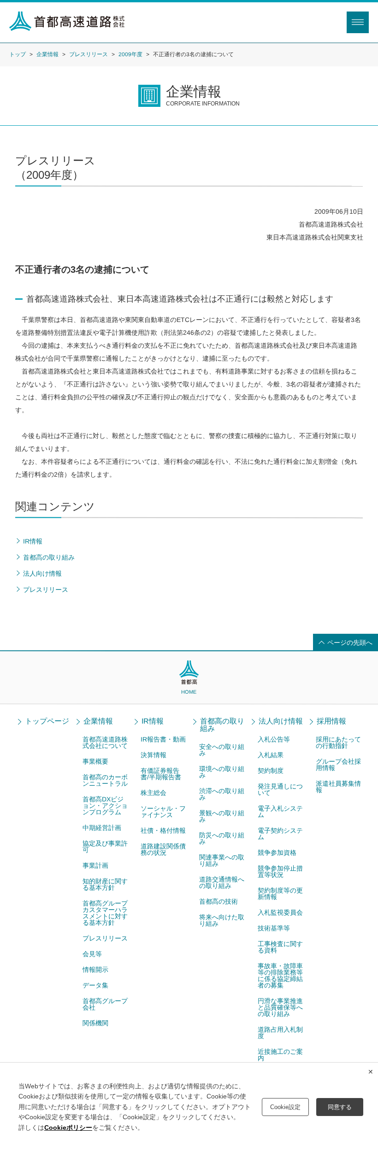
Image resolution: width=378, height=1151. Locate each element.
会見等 (91, 954)
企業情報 (47, 54)
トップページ (47, 721)
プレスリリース (88, 54)
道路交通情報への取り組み (221, 882)
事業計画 (95, 865)
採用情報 (332, 721)
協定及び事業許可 (104, 846)
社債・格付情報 (163, 830)
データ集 (95, 985)
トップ (17, 54)
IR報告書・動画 (163, 739)
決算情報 (153, 755)
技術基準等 (273, 928)
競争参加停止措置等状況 (279, 871)
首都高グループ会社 (104, 1004)
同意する (340, 1107)
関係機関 (95, 1023)
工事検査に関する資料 (279, 947)
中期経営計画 (102, 827)
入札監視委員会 (279, 912)
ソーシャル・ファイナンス (163, 811)
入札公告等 (274, 739)
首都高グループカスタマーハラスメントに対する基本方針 (104, 913)
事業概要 (95, 761)
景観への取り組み (221, 816)
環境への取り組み (221, 772)
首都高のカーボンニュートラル (105, 780)
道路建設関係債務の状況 (163, 849)
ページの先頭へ (349, 642)
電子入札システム (280, 811)
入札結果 (271, 755)
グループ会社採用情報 (338, 764)
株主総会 (153, 792)
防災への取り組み (221, 838)
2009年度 (130, 54)
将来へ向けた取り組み (221, 920)
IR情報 (153, 721)
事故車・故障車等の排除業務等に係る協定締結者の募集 (279, 975)
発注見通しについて (280, 789)
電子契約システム (280, 834)
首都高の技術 (218, 901)
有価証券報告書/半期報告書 (161, 774)
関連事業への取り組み (221, 860)
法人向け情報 (281, 721)
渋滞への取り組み (221, 794)
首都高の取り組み (222, 725)
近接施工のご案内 (279, 1055)
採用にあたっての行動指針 (338, 742)
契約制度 (271, 770)
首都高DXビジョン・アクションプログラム (105, 805)
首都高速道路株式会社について (105, 742)
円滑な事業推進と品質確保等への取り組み (279, 1007)
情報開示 (95, 969)
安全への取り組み (221, 750)
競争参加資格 (276, 852)
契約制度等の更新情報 (279, 893)
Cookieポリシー (68, 1127)
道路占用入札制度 (279, 1033)
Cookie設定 (285, 1107)
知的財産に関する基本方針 (104, 884)
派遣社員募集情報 (338, 787)
